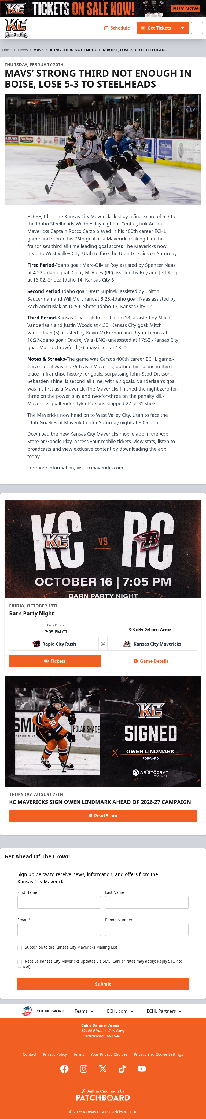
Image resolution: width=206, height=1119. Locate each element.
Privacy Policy (55, 1054)
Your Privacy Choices (109, 1054)
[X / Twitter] (103, 1068)
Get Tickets (159, 28)
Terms (78, 1054)
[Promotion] (103, 8)
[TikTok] (122, 1068)
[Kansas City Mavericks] (16, 28)
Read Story (105, 816)
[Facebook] (64, 1068)
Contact (29, 1054)
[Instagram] (83, 1068)
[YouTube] (141, 1068)
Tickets (58, 661)
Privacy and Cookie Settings (158, 1054)
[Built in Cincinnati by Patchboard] (103, 1095)
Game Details (154, 661)
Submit (103, 984)
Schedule (120, 28)
